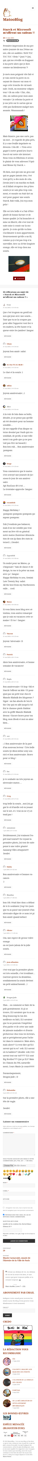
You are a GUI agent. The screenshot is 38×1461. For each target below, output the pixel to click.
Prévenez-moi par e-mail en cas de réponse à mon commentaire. (17, 1216)
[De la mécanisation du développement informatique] (7, 1403)
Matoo (9, 602)
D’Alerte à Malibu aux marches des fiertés (22, 1370)
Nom (5, 1182)
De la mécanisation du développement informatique (22, 1403)
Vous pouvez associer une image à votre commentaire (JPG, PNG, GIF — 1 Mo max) (18, 1160)
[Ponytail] (7, 1393)
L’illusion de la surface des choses (22, 1381)
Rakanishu (11, 1090)
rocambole (11, 503)
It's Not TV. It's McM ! (15, 365)
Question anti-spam (10, 1221)
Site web (6, 1199)
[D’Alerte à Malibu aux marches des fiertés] (7, 1372)
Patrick (10, 654)
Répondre (7, 336)
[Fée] (7, 1361)
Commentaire (8, 1133)
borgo (9, 464)
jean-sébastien (12, 962)
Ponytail (16, 1390)
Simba (9, 867)
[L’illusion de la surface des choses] (7, 1382)
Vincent (10, 634)
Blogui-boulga (11, 40)
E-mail (6, 1191)
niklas (9, 386)
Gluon (9, 344)
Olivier (9, 930)
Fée (13, 1359)
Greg (9, 796)
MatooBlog (13, 19)
